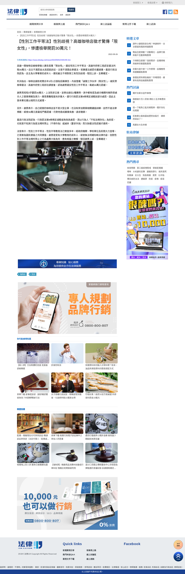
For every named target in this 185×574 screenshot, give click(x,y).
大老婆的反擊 (139, 172)
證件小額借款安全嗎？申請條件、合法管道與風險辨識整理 (149, 45)
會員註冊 (151, 3)
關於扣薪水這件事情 (142, 93)
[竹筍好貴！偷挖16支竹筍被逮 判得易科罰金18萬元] (101, 383)
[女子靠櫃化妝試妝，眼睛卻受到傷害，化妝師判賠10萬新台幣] (67, 383)
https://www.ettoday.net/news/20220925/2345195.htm (49, 60)
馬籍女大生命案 (140, 125)
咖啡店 (22, 274)
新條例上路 (59, 24)
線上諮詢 (151, 24)
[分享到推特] (170, 12)
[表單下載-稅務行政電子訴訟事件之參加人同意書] (67, 424)
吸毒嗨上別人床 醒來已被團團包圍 (32, 465)
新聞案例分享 (36, 24)
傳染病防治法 (133, 179)
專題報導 (27, 32)
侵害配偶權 (43, 15)
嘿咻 (129, 172)
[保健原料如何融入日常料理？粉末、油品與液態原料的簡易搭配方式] (101, 353)
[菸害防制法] (67, 353)
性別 (33, 274)
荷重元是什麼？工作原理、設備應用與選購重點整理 (149, 70)
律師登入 (168, 3)
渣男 (61, 15)
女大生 (138, 175)
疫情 (157, 179)
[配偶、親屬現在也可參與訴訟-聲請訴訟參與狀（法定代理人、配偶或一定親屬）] (33, 424)
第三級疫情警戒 (144, 168)
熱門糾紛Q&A (83, 24)
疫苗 (162, 179)
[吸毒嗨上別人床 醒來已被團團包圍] (33, 453)
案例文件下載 (129, 24)
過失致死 (163, 172)
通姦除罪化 (53, 15)
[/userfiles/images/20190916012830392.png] (17, 12)
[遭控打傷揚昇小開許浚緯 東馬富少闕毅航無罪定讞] (101, 424)
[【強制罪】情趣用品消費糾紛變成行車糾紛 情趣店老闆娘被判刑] (67, 453)
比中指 (161, 175)
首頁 (19, 32)
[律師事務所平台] (67, 308)
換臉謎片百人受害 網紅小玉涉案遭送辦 (149, 100)
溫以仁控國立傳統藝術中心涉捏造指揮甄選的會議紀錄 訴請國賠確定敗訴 (101, 468)
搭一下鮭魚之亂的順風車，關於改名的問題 (149, 109)
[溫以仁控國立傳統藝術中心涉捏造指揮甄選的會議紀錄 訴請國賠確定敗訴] (101, 453)
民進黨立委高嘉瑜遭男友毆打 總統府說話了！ (149, 117)
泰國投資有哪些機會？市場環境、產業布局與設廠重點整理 (149, 79)
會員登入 (137, 3)
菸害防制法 (56, 365)
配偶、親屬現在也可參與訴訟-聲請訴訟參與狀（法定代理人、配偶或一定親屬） (33, 438)
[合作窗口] (178, 544)
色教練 (130, 175)
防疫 (151, 179)
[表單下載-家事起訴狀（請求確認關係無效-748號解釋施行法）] (33, 383)
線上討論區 (106, 24)
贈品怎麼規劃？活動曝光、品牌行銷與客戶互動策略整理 (149, 53)
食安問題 (131, 168)
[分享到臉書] (165, 12)
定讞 (129, 182)
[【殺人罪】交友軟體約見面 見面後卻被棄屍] (33, 353)
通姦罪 (67, 15)
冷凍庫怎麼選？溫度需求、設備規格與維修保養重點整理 (149, 62)
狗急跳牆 (147, 175)
